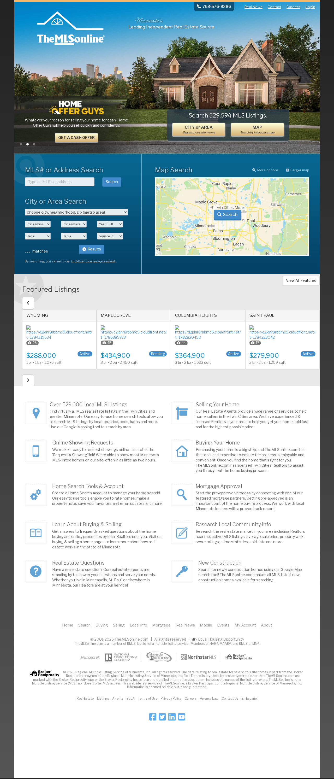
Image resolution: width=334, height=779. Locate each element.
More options (268, 170)
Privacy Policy (171, 698)
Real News (253, 7)
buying (57, 542)
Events (223, 625)
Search (112, 181)
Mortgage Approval (219, 486)
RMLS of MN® (249, 644)
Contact (274, 7)
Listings (103, 698)
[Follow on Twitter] (162, 718)
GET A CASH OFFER (76, 137)
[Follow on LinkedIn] (172, 718)
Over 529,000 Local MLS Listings (88, 404)
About (266, 625)
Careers (293, 7)
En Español (250, 698)
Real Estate (85, 698)
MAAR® (225, 644)
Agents (117, 698)
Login (310, 7)
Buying (102, 625)
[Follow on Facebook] (152, 718)
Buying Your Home (218, 443)
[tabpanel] (76, 122)
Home (67, 625)
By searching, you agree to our (70, 261)
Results (94, 249)
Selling (119, 625)
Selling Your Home (217, 404)
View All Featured (301, 280)
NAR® (214, 644)
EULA (131, 698)
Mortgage (161, 625)
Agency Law (209, 698)
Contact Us (230, 698)
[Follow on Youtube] (181, 718)
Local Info (138, 625)
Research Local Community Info (233, 524)
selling (73, 542)
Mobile (206, 625)
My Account (245, 625)
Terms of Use (147, 698)
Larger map (299, 170)
